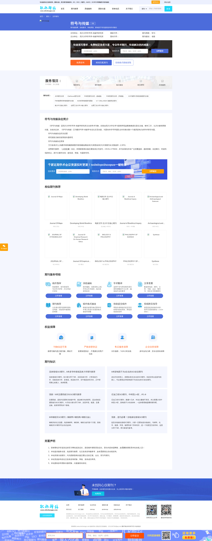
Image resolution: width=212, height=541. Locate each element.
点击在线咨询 (47, 515)
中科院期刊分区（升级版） (115, 96)
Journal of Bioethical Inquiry (130, 223)
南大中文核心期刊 (61, 105)
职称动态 (115, 9)
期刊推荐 (74, 9)
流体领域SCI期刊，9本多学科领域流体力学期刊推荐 (72, 372)
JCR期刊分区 (59, 96)
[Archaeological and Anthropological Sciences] (155, 206)
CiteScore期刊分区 (74, 96)
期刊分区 (69, 509)
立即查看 (58, 296)
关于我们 (129, 9)
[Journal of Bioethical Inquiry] (130, 206)
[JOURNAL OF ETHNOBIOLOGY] (56, 244)
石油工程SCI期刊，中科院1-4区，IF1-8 (128, 394)
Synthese (155, 261)
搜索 (168, 9)
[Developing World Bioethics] (81, 206)
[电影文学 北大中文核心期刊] (105, 206)
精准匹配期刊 (102, 62)
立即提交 (134, 535)
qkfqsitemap (117, 509)
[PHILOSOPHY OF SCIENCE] (130, 244)
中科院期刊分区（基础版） (93, 96)
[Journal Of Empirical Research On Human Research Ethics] (81, 244)
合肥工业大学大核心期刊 (99, 105)
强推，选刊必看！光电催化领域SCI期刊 (129, 417)
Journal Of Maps (56, 223)
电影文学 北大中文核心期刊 (106, 223)
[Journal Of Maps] (56, 206)
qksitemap (105, 509)
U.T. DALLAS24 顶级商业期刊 (106, 101)
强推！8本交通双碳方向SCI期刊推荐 (65, 394)
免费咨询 (80, 62)
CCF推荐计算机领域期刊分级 (138, 96)
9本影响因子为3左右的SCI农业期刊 (127, 372)
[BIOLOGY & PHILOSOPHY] (105, 244)
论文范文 (93, 505)
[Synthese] (155, 244)
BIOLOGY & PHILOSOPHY (105, 261)
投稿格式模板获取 (123, 62)
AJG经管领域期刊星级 (85, 101)
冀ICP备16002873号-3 (128, 526)
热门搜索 (80, 509)
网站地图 (167, 2)
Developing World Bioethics (81, 223)
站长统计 (138, 526)
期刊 (47, 16)
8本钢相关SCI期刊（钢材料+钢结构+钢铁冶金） (70, 417)
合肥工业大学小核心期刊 (79, 105)
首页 (62, 9)
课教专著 (105, 505)
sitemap (92, 509)
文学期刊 (56, 16)
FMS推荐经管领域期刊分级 (64, 101)
